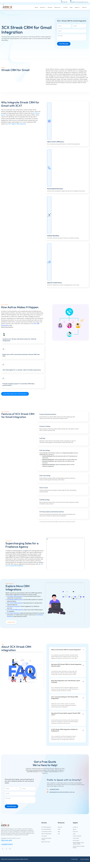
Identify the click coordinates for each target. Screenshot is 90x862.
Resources (57, 7)
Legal (71, 7)
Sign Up (84, 7)
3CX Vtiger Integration (13, 613)
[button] (67, 649)
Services (42, 7)
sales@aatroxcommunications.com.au (79, 2)
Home (36, 7)
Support (77, 7)
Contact (65, 7)
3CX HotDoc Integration (13, 606)
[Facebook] (2, 848)
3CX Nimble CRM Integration (15, 596)
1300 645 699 (64, 2)
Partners (50, 7)
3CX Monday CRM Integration (15, 599)
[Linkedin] (10, 848)
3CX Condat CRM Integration (15, 603)
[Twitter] (6, 848)
